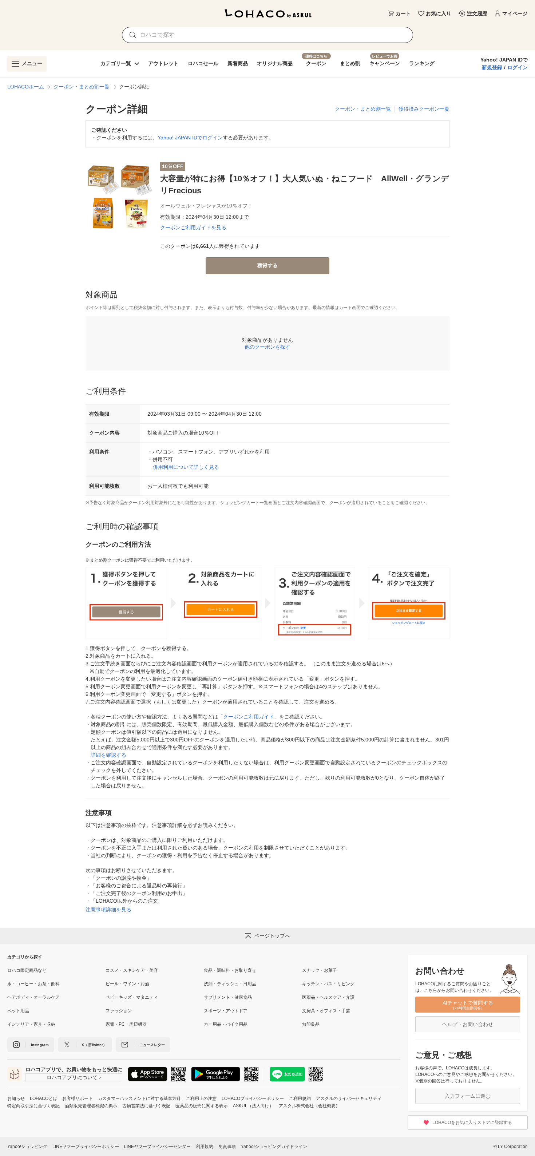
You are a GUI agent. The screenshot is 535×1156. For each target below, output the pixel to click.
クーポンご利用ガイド (248, 717)
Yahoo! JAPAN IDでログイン (190, 137)
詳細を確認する (108, 755)
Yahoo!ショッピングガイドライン (274, 1146)
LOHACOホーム (25, 87)
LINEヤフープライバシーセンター (157, 1146)
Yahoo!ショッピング (27, 1146)
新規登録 (492, 67)
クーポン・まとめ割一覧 (82, 87)
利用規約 (204, 1146)
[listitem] (56, 970)
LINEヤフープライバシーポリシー (85, 1146)
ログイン (517, 67)
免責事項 (227, 1146)
